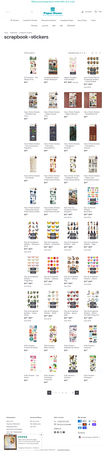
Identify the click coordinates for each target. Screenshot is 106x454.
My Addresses (35, 424)
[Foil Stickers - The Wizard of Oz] (33, 71)
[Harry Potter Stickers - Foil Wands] (33, 169)
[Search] (31, 11)
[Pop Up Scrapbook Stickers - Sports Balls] (73, 307)
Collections (13, 33)
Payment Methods (13, 424)
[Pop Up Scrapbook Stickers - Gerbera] (53, 271)
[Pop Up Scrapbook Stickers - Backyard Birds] (33, 238)
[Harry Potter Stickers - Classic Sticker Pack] (53, 106)
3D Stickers (14, 20)
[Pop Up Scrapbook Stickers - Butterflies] (53, 237)
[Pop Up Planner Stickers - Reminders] (93, 203)
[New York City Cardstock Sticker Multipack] (73, 203)
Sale (61, 26)
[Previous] (49, 393)
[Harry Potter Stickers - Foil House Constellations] (53, 138)
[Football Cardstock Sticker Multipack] (53, 71)
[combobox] (19, 11)
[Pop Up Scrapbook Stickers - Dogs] (93, 237)
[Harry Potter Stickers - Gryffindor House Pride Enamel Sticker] (53, 170)
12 (72, 393)
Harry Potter (82, 20)
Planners (34, 26)
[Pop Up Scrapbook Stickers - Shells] (53, 306)
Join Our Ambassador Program (14, 433)
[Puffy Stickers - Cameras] (93, 339)
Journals (45, 26)
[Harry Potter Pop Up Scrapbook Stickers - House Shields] (93, 73)
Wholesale (71, 26)
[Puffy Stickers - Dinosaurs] (93, 369)
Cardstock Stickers (30, 20)
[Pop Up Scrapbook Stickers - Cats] (73, 237)
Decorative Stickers (49, 20)
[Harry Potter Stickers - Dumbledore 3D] (93, 105)
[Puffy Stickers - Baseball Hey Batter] (73, 339)
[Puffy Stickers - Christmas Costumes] (53, 370)
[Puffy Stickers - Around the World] (33, 339)
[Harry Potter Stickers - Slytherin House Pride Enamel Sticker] (53, 202)
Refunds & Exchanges (14, 429)
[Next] (77, 393)
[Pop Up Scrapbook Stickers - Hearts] (93, 271)
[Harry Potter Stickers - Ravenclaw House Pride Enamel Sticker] (33, 202)
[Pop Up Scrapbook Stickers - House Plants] (33, 307)
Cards (93, 20)
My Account (34, 421)
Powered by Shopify (63, 450)
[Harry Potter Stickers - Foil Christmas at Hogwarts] (33, 138)
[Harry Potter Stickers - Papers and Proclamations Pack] (93, 170)
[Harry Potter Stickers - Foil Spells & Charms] (93, 138)
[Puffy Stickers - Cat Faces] (33, 369)
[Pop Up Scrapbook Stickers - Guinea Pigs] (73, 272)
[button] (41, 434)
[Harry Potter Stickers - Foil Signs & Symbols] (73, 138)
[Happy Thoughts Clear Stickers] (73, 71)
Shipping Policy (11, 427)
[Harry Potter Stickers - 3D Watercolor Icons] (33, 106)
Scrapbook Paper (66, 20)
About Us (9, 421)
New (54, 26)
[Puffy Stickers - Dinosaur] (73, 369)
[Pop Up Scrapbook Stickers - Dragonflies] (33, 272)
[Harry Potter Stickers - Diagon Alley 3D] (73, 105)
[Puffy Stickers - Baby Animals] (53, 339)
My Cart (33, 427)
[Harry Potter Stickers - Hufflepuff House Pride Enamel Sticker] (73, 170)
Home (6, 33)
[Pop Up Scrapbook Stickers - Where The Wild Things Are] (93, 307)
